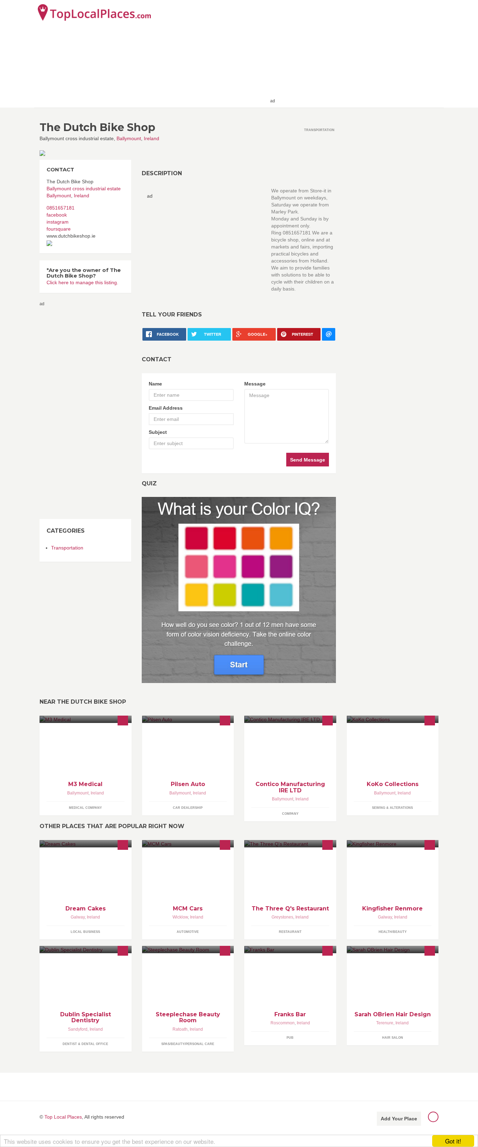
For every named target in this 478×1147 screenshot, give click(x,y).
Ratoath (180, 1029)
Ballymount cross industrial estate (84, 188)
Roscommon (282, 1022)
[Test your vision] (239, 590)
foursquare (59, 229)
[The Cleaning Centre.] (290, 719)
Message (255, 384)
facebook (57, 215)
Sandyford (77, 1029)
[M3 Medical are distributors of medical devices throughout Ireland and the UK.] (86, 719)
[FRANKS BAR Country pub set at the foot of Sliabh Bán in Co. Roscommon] (290, 949)
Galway (78, 917)
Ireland (151, 138)
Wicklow (180, 917)
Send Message (307, 460)
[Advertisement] (358, 53)
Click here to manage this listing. (82, 282)
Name (155, 384)
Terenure (384, 1022)
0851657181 (61, 208)
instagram (58, 222)
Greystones (282, 917)
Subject (158, 432)
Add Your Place (399, 1118)
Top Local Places (63, 1117)
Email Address (166, 408)
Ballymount (129, 138)
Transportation (67, 548)
